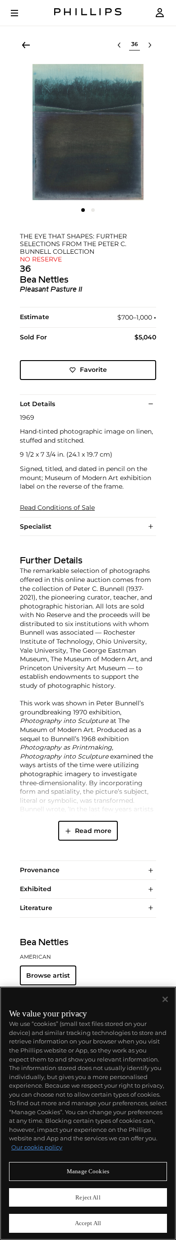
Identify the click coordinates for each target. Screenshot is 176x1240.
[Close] (165, 999)
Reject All (87, 1197)
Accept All (88, 1223)
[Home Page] (88, 13)
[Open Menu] (21, 13)
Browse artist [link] (48, 975)
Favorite (93, 370)
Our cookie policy (36, 1147)
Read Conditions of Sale (57, 508)
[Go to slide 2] (93, 210)
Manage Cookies (88, 1171)
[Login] (159, 12)
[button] (88, 132)
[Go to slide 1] (83, 210)
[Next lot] (150, 45)
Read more (93, 831)
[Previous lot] (119, 45)
